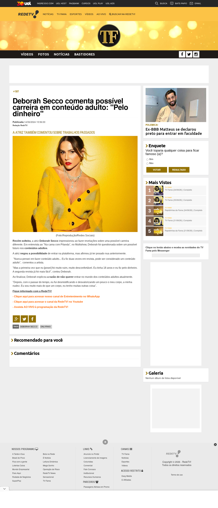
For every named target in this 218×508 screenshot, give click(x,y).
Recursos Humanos (92, 476)
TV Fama (62, 14)
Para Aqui (16, 473)
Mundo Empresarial (20, 469)
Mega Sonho (48, 465)
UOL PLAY (98, 3)
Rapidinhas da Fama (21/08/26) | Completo (183, 230)
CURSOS (86, 3)
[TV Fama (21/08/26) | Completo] (158, 221)
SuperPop (16, 480)
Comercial (88, 465)
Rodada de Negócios (21, 476)
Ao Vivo (101, 14)
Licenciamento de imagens (95, 457)
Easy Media (127, 476)
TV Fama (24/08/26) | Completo (178, 189)
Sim (151, 159)
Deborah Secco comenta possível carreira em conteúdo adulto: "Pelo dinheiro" (70, 106)
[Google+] (16, 319)
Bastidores (84, 54)
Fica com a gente (19, 461)
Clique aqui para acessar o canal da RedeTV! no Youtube (48, 301)
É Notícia (47, 457)
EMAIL (198, 3)
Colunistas (88, 461)
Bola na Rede (49, 454)
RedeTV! (28, 12)
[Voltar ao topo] (105, 442)
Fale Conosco (90, 469)
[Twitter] (189, 54)
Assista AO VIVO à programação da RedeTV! (41, 306)
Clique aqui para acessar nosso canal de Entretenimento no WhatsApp (57, 296)
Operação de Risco (51, 469)
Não (151, 163)
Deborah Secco (28, 327)
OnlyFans (46, 327)
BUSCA (163, 3)
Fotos (43, 54)
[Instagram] (196, 54)
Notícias (48, 14)
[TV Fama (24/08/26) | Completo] (158, 190)
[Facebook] (182, 54)
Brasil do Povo (18, 457)
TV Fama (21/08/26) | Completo (178, 220)
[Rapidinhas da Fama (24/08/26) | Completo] (158, 211)
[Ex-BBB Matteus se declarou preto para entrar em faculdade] (176, 104)
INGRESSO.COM (45, 3)
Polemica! (152, 124)
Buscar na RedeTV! (123, 14)
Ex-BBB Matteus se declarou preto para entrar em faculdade (174, 131)
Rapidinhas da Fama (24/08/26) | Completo (183, 210)
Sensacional (48, 476)
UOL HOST (61, 3)
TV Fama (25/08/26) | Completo (178, 200)
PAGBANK (74, 3)
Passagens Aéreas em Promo (96, 486)
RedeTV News (49, 473)
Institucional (89, 473)
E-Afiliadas (126, 479)
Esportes (76, 14)
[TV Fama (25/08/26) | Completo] (158, 200)
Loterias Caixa (18, 465)
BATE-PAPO (181, 3)
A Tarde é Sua (18, 454)
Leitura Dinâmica (50, 461)
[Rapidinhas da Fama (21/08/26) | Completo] (158, 231)
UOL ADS (110, 3)
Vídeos (89, 14)
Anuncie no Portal (91, 454)
